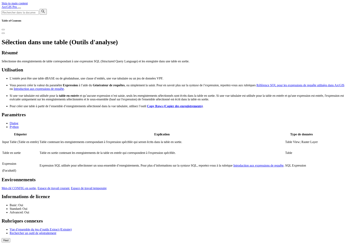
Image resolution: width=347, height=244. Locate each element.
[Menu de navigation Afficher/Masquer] (19, 8)
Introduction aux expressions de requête (39, 89)
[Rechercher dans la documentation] (43, 12)
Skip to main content (15, 3)
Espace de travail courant (53, 188)
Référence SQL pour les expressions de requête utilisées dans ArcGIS (300, 85)
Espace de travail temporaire (89, 188)
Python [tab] (14, 127)
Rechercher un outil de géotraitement (33, 233)
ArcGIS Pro (10, 7)
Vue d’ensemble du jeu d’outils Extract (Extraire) (41, 229)
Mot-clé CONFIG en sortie (19, 188)
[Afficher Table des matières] (3, 33)
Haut (6, 240)
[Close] (3, 29)
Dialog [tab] (14, 123)
